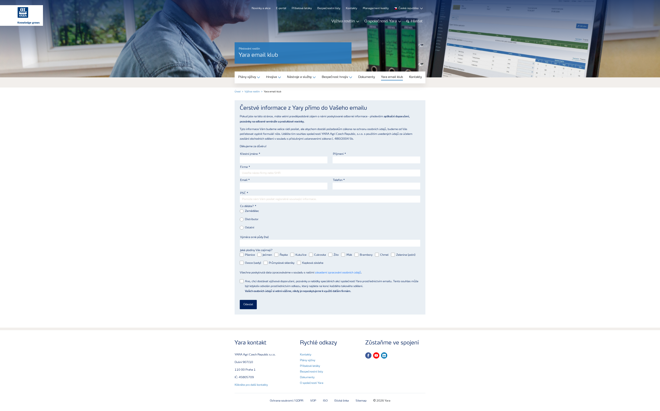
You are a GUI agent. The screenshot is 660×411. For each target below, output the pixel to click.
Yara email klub (392, 77)
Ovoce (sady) (253, 263)
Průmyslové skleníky (281, 263)
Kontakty (415, 77)
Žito (336, 255)
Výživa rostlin (252, 91)
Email (243, 180)
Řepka (284, 255)
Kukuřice (300, 255)
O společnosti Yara (311, 383)
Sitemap (361, 400)
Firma (244, 167)
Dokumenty (366, 77)
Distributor (251, 219)
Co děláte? (247, 206)
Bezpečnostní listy (311, 371)
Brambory (366, 255)
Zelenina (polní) (405, 255)
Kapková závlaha (312, 263)
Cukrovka (320, 255)
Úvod (237, 91)
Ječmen (267, 255)
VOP (313, 400)
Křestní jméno (249, 154)
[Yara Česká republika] (20, 15)
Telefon (337, 180)
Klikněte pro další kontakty (251, 385)
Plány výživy (307, 360)
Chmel (384, 255)
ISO (325, 400)
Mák (349, 255)
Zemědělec (252, 211)
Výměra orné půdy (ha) (254, 237)
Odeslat (248, 304)
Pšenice (250, 255)
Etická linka (341, 400)
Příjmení (338, 154)
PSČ (243, 193)
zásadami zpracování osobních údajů (338, 272)
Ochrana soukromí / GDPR (286, 400)
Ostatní (249, 227)
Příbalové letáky (310, 366)
